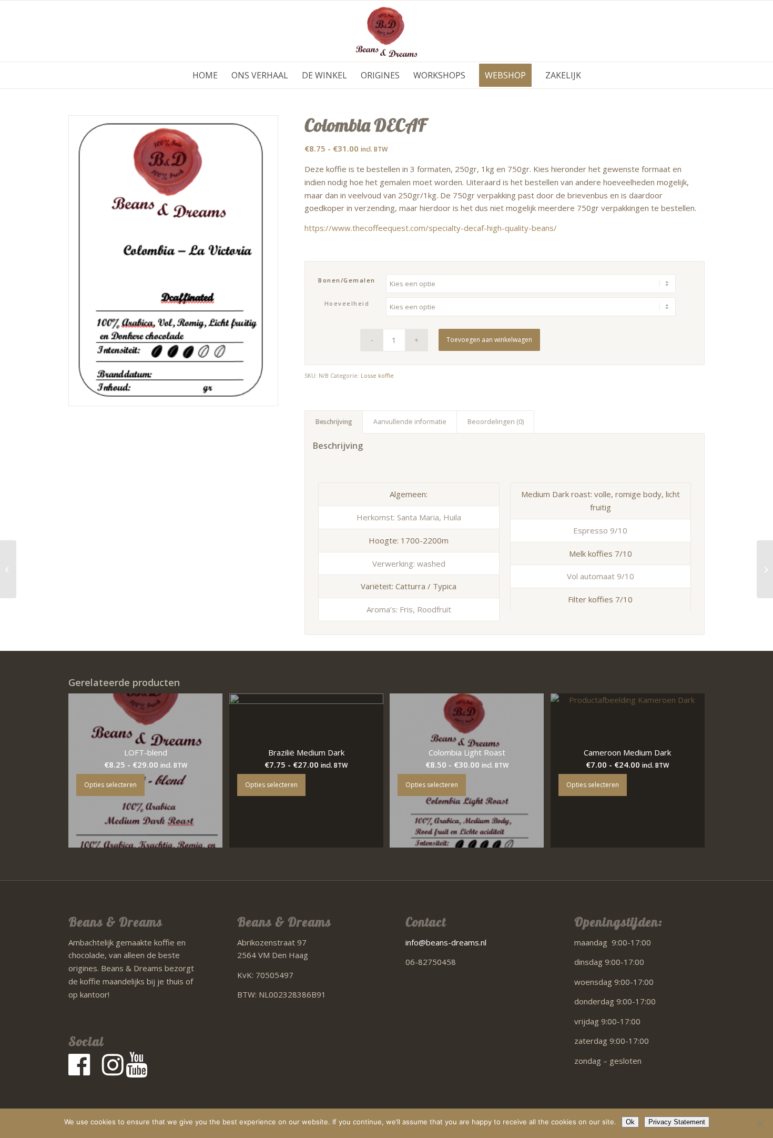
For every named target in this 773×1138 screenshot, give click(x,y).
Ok (630, 1122)
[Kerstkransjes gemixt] (765, 569)
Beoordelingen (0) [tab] (495, 421)
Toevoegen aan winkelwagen (489, 339)
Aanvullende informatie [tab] (409, 421)
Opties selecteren (110, 784)
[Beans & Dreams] (386, 31)
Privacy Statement (676, 1122)
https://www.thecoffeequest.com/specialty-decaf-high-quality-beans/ (430, 228)
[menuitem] (205, 75)
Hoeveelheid (347, 303)
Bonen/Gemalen (346, 280)
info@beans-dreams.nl (445, 942)
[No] (760, 1123)
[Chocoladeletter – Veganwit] (8, 569)
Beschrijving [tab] (334, 421)
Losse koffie (377, 375)
